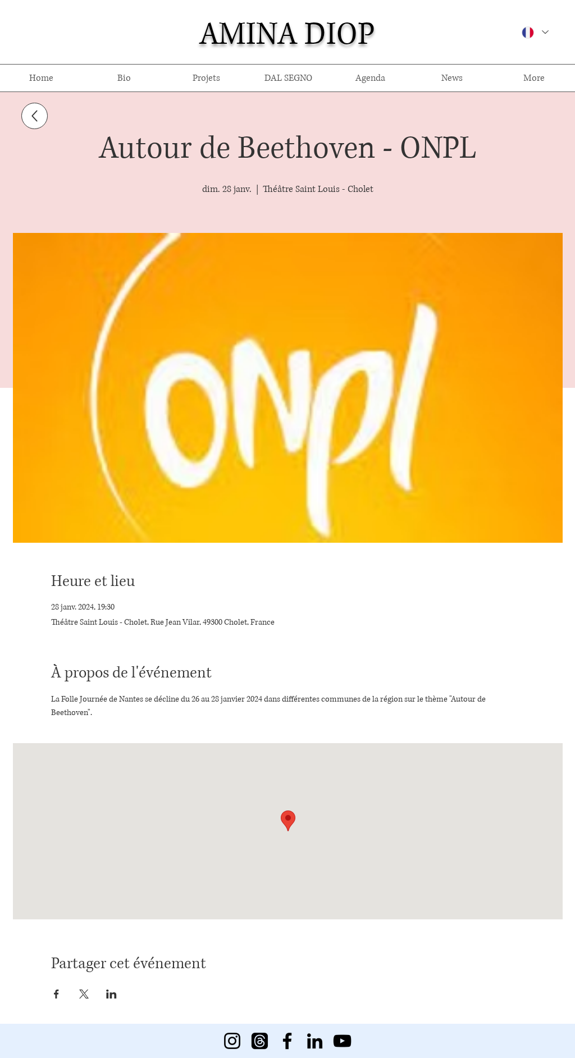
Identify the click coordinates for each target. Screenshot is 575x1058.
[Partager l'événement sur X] (84, 994)
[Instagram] (232, 1041)
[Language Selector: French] (534, 32)
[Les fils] (260, 1041)
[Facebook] (287, 1041)
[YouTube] (342, 1041)
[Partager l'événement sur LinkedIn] (111, 994)
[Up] (34, 116)
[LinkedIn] (315, 1041)
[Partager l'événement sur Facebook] (56, 994)
